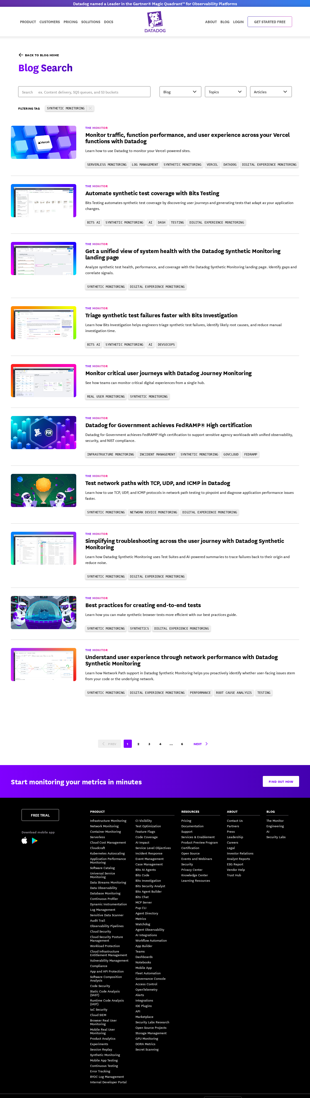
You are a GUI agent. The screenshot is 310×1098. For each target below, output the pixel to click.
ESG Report (235, 864)
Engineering (275, 826)
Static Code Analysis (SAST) (105, 993)
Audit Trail (97, 920)
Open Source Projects (151, 1027)
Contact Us (235, 820)
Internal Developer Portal (108, 1082)
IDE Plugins (143, 1005)
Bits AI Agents (145, 869)
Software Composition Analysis (106, 978)
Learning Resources (195, 880)
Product (28, 21)
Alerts (139, 995)
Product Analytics (103, 1038)
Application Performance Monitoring (108, 860)
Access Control (146, 984)
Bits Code (142, 875)
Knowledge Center (194, 875)
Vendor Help (236, 869)
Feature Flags (145, 831)
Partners (233, 826)
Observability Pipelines (107, 926)
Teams (140, 951)
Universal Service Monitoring (102, 875)
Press (231, 831)
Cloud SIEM (98, 1015)
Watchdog (142, 924)
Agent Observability (149, 929)
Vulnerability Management (109, 960)
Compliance (98, 966)
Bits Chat (142, 897)
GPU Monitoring (146, 1038)
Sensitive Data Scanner (106, 915)
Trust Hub (234, 875)
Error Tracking (100, 1071)
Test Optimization (148, 826)
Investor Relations (240, 853)
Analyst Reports (238, 858)
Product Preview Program (199, 842)
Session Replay (101, 1049)
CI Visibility (143, 820)
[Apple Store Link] (27, 841)
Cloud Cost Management (108, 842)
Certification (190, 847)
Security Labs (276, 837)
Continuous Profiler (104, 898)
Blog (224, 21)
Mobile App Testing (104, 1060)
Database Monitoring (105, 893)
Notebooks (143, 962)
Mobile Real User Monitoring (102, 1031)
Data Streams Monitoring (108, 882)
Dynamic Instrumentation (108, 904)
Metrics (140, 918)
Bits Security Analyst (150, 886)
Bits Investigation (148, 880)
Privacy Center (191, 869)
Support (186, 831)
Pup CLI (140, 907)
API (137, 1011)
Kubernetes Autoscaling (107, 853)
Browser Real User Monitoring (103, 1022)
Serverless (97, 837)
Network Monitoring (104, 826)
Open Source (190, 853)
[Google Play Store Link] (35, 841)
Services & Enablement (198, 837)
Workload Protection (105, 946)
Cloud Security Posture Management (106, 938)
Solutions (90, 21)
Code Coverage (146, 837)
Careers (232, 842)
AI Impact (142, 842)
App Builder (143, 946)
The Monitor (275, 820)
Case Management (149, 864)
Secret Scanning (147, 1049)
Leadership (235, 837)
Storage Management (151, 1033)
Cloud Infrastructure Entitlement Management (108, 953)
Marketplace (144, 1016)
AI (267, 831)
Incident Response (148, 853)
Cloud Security (100, 931)
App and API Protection (107, 971)
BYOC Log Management (107, 1076)
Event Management (149, 858)
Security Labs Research (152, 1022)
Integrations (144, 1000)
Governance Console (150, 978)
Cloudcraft (97, 847)
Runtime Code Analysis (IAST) (107, 1002)
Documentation (192, 826)
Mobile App (143, 967)
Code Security (100, 985)
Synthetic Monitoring (105, 1054)
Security (187, 864)
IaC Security (98, 1009)
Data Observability (103, 887)
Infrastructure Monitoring (108, 820)
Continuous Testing (104, 1065)
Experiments (99, 1044)
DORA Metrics (145, 1044)
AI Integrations (146, 935)
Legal (231, 847)
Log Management (102, 909)
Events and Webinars (196, 858)
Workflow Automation (151, 940)
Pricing (186, 820)
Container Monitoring (105, 831)
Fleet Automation (148, 973)
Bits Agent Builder (148, 891)
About (211, 21)
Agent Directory (146, 913)
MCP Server (143, 902)
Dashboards (144, 956)
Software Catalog (102, 867)
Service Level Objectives (153, 847)
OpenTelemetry (146, 989)
